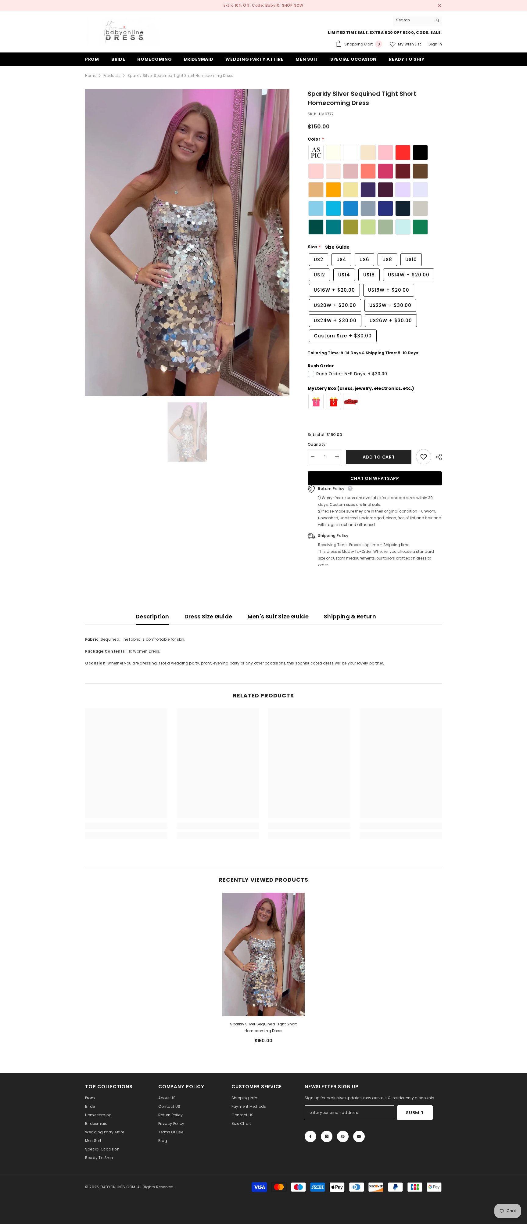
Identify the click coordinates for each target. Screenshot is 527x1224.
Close (439, 5)
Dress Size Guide (208, 616)
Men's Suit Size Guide (278, 616)
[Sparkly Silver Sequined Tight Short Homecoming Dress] (263, 954)
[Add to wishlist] (423, 456)
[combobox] (412, 20)
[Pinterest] (343, 1136)
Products (111, 75)
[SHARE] (436, 457)
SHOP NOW (292, 5)
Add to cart (379, 457)
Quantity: (317, 444)
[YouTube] (359, 1136)
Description (152, 616)
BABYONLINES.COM (118, 1187)
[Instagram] (326, 1136)
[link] (126, 826)
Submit (415, 1113)
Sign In (435, 44)
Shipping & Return (350, 616)
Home (90, 75)
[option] (187, 242)
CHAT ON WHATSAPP (374, 478)
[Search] (417, 20)
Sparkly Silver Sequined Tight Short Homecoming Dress (263, 1027)
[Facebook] (310, 1136)
